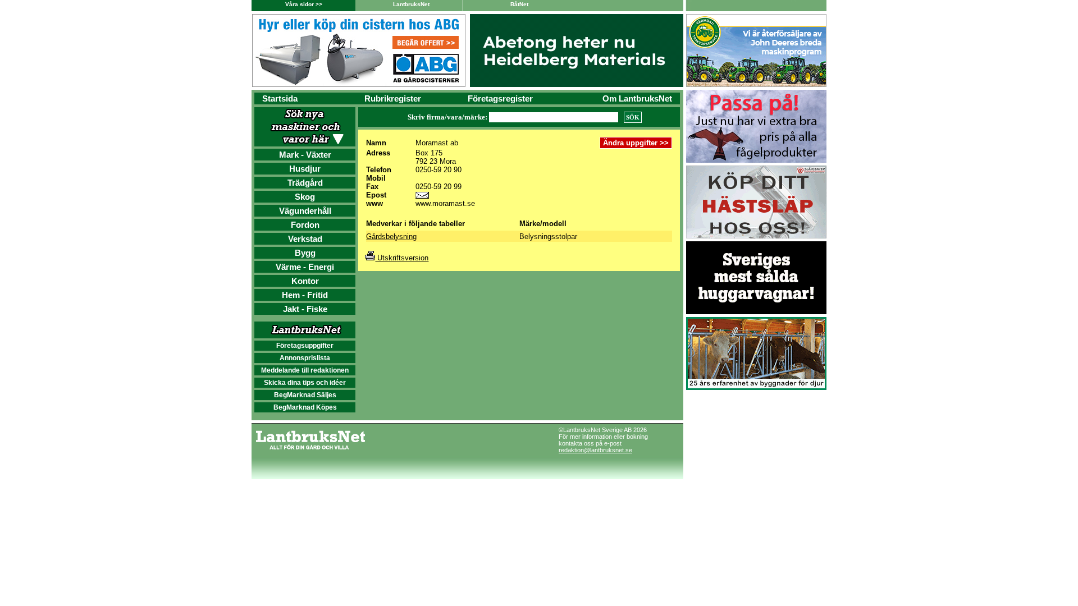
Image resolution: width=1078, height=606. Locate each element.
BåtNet (519, 4)
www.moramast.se (445, 203)
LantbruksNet (411, 4)
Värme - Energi (305, 267)
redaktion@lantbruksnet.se (595, 450)
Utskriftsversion (401, 258)
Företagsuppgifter (305, 346)
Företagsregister (500, 98)
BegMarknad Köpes (305, 407)
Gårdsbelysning (391, 236)
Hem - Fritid (305, 295)
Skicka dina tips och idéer (305, 383)
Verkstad (305, 239)
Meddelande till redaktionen (305, 370)
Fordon (305, 224)
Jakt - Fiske (305, 309)
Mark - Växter (305, 154)
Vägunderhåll (305, 210)
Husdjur (305, 168)
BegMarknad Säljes (305, 395)
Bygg (305, 253)
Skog (305, 196)
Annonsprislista (305, 358)
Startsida (280, 98)
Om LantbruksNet (637, 98)
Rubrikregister (392, 98)
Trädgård (305, 182)
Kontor (305, 281)
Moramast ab (436, 143)
